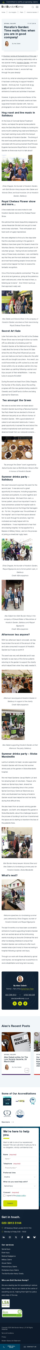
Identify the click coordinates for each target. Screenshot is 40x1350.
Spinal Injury (10, 23)
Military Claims (7, 1259)
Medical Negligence (9, 1256)
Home (3, 12)
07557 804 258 (29, 995)
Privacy (4, 1337)
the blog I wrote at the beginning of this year (19, 56)
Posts (21, 12)
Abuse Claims (6, 1263)
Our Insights (12, 12)
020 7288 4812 (10, 995)
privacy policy (21, 1195)
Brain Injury (6, 1252)
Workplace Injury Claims (10, 1270)
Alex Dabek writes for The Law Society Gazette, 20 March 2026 (16, 1059)
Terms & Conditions (8, 1333)
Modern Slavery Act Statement (11, 1341)
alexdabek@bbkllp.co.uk (20, 998)
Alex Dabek (17, 43)
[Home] (12, 7)
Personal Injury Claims (9, 1266)
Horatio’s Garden (23, 63)
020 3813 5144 (11, 1223)
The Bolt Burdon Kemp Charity (12, 1273)
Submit (10, 1203)
